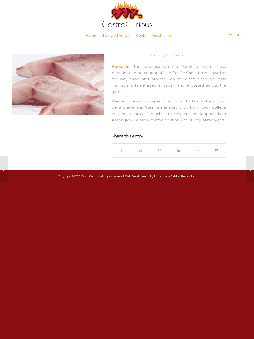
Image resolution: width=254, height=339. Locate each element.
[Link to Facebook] (238, 35)
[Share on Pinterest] (159, 150)
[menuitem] (91, 35)
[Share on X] (140, 150)
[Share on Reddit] (197, 150)
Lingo (184, 55)
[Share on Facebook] (121, 150)
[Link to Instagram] (230, 35)
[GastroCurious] (127, 14)
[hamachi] (58, 84)
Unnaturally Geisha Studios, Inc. (175, 176)
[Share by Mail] (216, 150)
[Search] (168, 35)
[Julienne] (250, 169)
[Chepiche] (4, 169)
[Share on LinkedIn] (178, 150)
